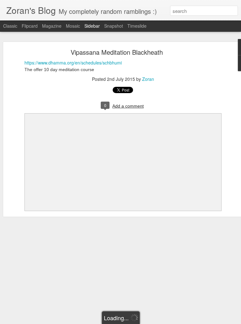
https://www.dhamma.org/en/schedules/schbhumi (73, 62)
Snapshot (113, 26)
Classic (10, 26)
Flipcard (30, 26)
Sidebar (92, 26)
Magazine (52, 26)
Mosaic (73, 26)
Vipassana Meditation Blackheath (117, 52)
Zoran (148, 79)
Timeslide (137, 26)
